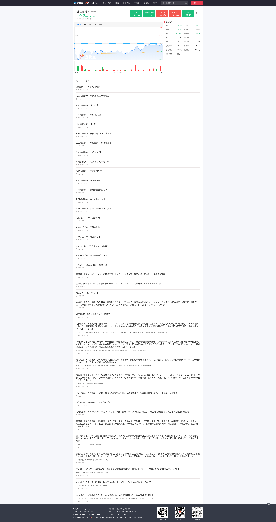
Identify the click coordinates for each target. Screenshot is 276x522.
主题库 (146, 3)
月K (95, 24)
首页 (97, 3)
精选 (117, 3)
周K (90, 24)
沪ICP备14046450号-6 (80, 517)
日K (85, 24)
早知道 (136, 3)
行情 (155, 3)
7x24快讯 (107, 3)
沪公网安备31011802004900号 (102, 517)
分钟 (100, 24)
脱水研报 (126, 3)
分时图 (79, 24)
